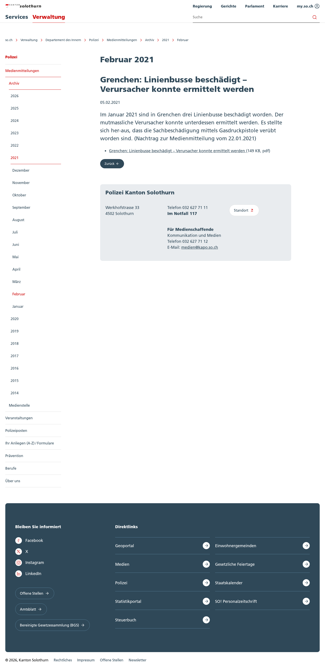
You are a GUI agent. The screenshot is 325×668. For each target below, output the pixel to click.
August (18, 220)
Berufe (10, 468)
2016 (15, 368)
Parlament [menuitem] (254, 6)
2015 (15, 380)
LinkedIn (33, 573)
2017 (15, 356)
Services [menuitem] (16, 17)
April (16, 269)
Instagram (34, 562)
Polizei (94, 40)
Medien (122, 564)
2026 (15, 96)
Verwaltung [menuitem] (48, 17)
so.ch (9, 40)
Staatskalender (229, 582)
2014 (15, 393)
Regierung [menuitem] (202, 6)
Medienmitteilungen (122, 40)
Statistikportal (128, 601)
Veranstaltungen (19, 418)
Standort (241, 210)
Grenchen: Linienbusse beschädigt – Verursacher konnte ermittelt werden (177, 150)
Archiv (149, 40)
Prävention (14, 456)
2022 (15, 145)
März (16, 281)
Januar (17, 306)
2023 (15, 133)
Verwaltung (29, 40)
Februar (182, 40)
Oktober (19, 195)
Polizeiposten (16, 430)
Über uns (12, 481)
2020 (15, 319)
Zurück (110, 164)
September (21, 207)
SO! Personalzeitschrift (236, 601)
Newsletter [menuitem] (137, 660)
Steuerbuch (125, 619)
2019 (15, 331)
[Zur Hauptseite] (23, 5)
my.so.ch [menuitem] (305, 6)
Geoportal (124, 545)
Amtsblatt (28, 609)
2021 (165, 40)
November (21, 182)
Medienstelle (19, 405)
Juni (15, 244)
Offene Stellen (31, 593)
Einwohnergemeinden (235, 545)
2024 (15, 120)
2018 (15, 343)
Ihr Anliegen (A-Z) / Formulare (29, 443)
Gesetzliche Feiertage (235, 564)
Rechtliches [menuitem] (63, 660)
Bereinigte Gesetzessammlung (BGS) (49, 625)
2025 (15, 108)
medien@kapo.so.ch (199, 247)
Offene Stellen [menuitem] (111, 660)
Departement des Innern (63, 40)
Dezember (20, 170)
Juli (15, 232)
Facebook (34, 540)
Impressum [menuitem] (86, 660)
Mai (15, 257)
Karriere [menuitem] (280, 6)
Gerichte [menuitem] (228, 6)
